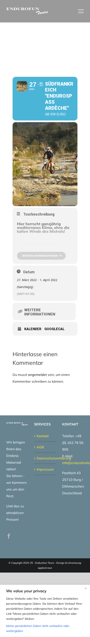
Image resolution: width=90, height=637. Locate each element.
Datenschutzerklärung (45, 458)
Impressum (45, 469)
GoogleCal (54, 329)
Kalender (32, 329)
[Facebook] (8, 536)
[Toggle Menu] (81, 11)
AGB (40, 447)
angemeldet (37, 375)
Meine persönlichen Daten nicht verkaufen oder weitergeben (37, 628)
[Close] (85, 588)
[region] (45, 611)
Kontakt (43, 436)
